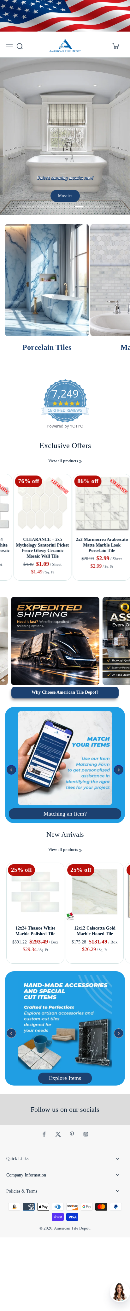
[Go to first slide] (12, 469)
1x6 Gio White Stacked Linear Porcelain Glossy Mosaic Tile (94, 545)
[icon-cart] (115, 45)
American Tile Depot (72, 1228)
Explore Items (65, 1078)
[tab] (27, 207)
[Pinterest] (72, 1134)
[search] (20, 45)
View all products (63, 461)
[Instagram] (86, 1134)
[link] (80, 461)
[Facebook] (44, 1134)
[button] (11, 770)
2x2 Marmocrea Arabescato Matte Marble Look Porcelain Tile (35, 545)
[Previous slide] (4, 469)
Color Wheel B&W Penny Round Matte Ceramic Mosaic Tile (95, 934)
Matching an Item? (65, 814)
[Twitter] (58, 1134)
